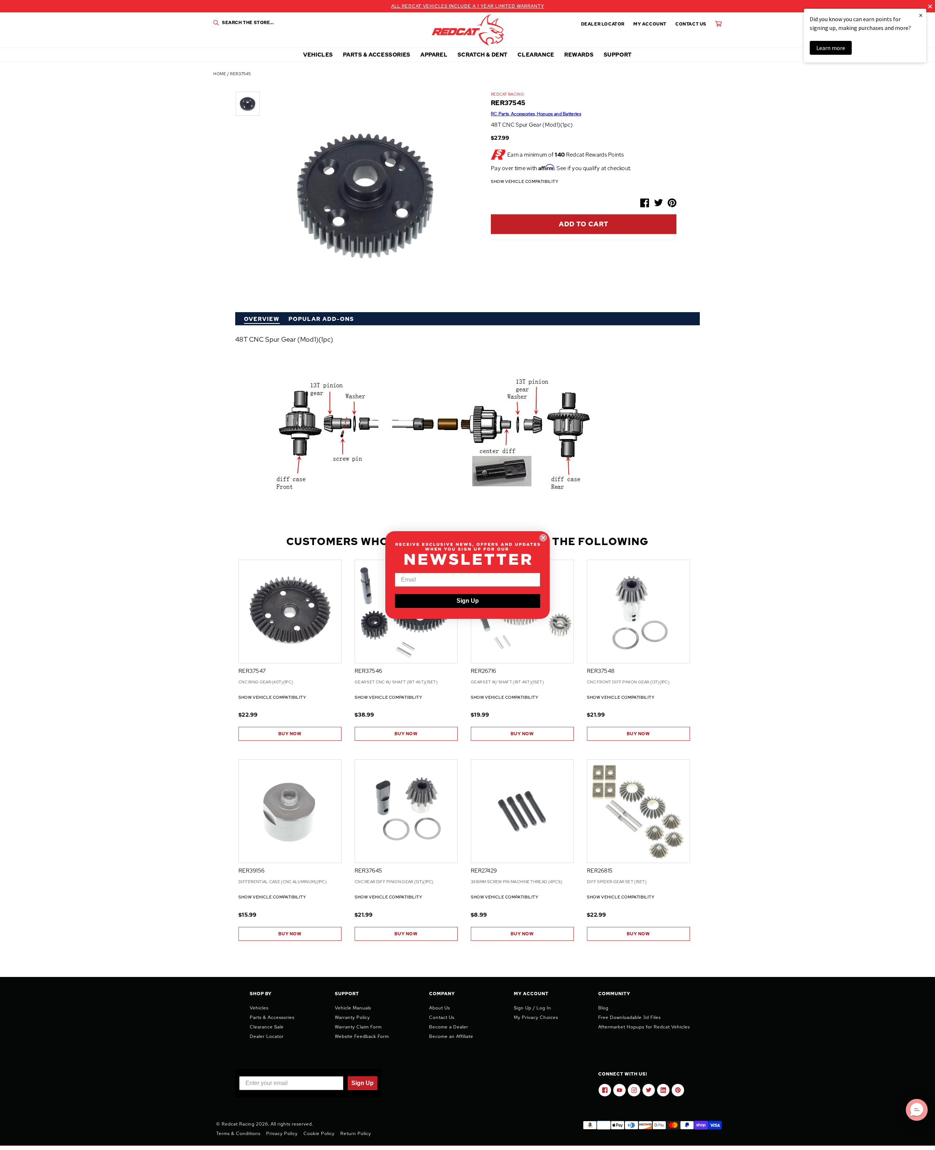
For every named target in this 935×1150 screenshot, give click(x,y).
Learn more (830, 47)
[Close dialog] (543, 537)
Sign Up (468, 601)
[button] (917, 1110)
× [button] (921, 15)
